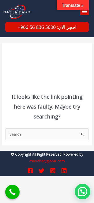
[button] (84, 11)
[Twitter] (41, 171)
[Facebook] (30, 171)
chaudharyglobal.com (47, 160)
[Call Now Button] (12, 192)
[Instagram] (53, 171)
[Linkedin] (64, 171)
